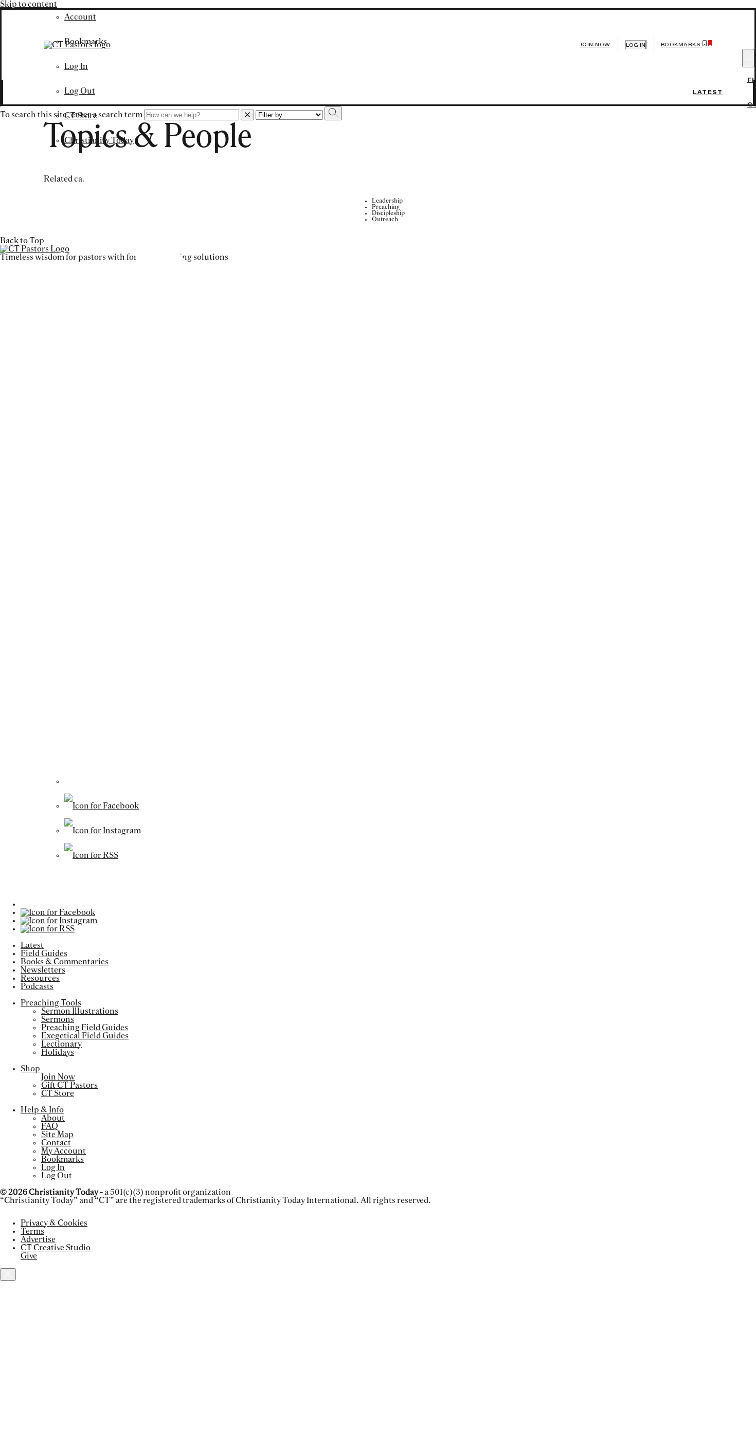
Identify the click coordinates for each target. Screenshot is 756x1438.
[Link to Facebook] (101, 806)
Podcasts (37, 986)
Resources (40, 978)
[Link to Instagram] (102, 830)
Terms (32, 1231)
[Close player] (8, 1274)
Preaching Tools (51, 1003)
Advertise (38, 1239)
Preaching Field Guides (84, 1027)
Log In (53, 1167)
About (53, 1118)
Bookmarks (62, 1159)
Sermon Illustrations (79, 1011)
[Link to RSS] (91, 855)
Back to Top (22, 241)
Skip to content (28, 4)
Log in (635, 45)
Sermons (57, 1019)
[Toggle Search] (748, 58)
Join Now (595, 44)
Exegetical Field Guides (85, 1036)
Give (29, 1256)
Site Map (57, 1134)
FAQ (49, 1126)
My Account (63, 1151)
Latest (708, 92)
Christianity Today (99, 140)
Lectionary (61, 1044)
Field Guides (44, 953)
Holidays (57, 1052)
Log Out (79, 91)
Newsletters (43, 970)
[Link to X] (372, 781)
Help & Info (42, 1110)
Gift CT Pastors (69, 1085)
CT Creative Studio (56, 1248)
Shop (30, 1069)
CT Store (80, 116)
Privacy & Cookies (54, 1223)
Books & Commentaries (65, 962)
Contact (56, 1143)
